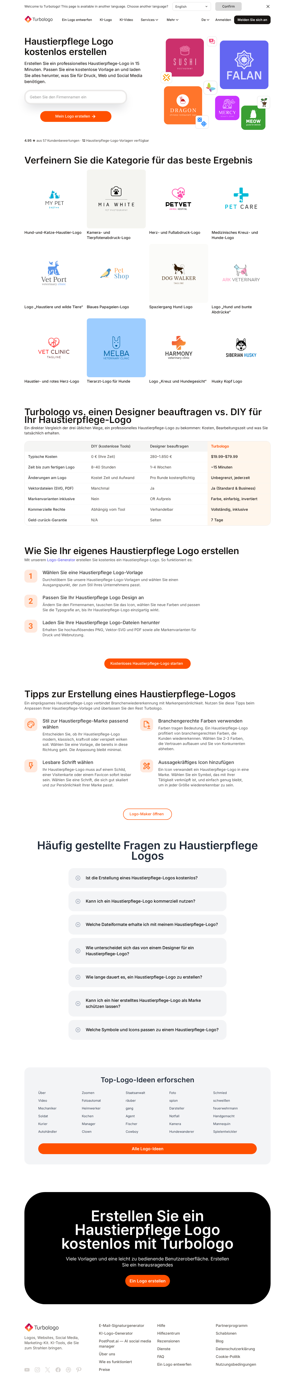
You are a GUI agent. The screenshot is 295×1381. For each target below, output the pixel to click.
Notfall (174, 1116)
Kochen (88, 1116)
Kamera (175, 1124)
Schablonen (226, 1333)
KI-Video (126, 20)
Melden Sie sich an (252, 20)
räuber (131, 1100)
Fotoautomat (91, 1100)
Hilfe (161, 1326)
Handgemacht (224, 1116)
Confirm (228, 6)
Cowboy (132, 1131)
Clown (87, 1131)
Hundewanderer (181, 1131)
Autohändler (47, 1131)
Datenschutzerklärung (235, 1349)
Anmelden (223, 20)
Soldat (43, 1116)
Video (42, 1100)
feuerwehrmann (225, 1108)
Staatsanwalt (135, 1093)
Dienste (163, 1349)
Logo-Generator (61, 560)
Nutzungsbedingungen (236, 1364)
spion (173, 1100)
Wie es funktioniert (115, 1362)
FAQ (160, 1357)
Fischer (131, 1124)
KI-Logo (106, 20)
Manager (88, 1124)
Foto (172, 1093)
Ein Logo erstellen (148, 1281)
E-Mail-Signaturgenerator (121, 1326)
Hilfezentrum (168, 1333)
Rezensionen (168, 1341)
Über (42, 1093)
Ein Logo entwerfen (77, 20)
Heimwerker (91, 1108)
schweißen (221, 1100)
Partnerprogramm (231, 1326)
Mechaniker (47, 1108)
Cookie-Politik (228, 1357)
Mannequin (221, 1124)
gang (129, 1108)
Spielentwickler (225, 1131)
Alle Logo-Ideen (147, 1149)
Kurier (43, 1124)
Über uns (107, 1354)
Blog (220, 1341)
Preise (104, 1370)
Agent (130, 1116)
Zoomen (88, 1093)
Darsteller (176, 1108)
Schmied (220, 1093)
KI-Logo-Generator (116, 1333)
